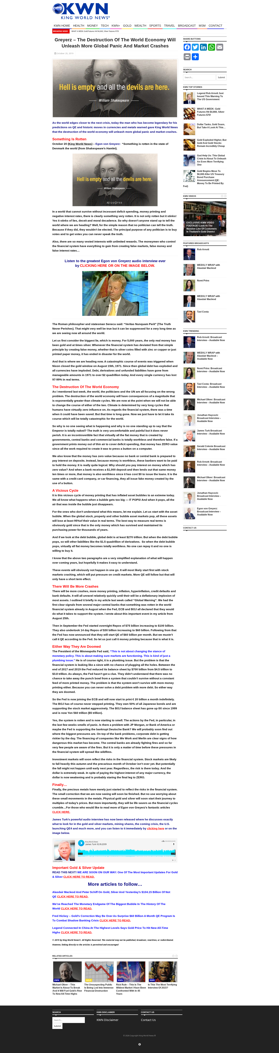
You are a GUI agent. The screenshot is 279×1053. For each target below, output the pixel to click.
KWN (56, 980)
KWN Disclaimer (107, 1020)
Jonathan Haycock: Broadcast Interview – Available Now (209, 418)
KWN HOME (62, 25)
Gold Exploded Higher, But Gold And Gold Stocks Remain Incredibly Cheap (211, 143)
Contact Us (148, 1020)
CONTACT (215, 25)
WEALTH (140, 25)
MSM (202, 25)
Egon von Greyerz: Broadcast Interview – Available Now (209, 511)
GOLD (127, 25)
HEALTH (78, 25)
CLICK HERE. (61, 812)
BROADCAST (187, 25)
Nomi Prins (203, 280)
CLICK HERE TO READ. (115, 920)
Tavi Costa (203, 311)
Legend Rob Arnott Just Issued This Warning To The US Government (210, 96)
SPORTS (155, 25)
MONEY (92, 25)
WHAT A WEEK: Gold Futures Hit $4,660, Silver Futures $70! (95, 31)
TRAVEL (169, 25)
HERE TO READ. (76, 908)
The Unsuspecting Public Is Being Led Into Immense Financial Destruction (98, 987)
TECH (105, 25)
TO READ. (79, 876)
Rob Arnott (203, 249)
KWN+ (116, 25)
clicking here (155, 828)
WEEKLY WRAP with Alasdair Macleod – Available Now (208, 356)
